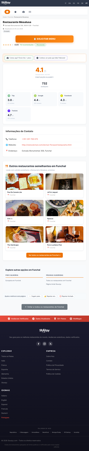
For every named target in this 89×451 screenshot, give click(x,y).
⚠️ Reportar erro (49, 296)
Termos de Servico (53, 369)
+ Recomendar (40, 45)
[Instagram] (44, 343)
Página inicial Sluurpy (53, 284)
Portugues (5, 417)
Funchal (10, 17)
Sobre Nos (50, 356)
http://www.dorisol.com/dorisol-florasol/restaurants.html (47, 145)
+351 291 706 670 (30, 139)
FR (78, 3)
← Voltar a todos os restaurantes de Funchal (44, 307)
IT (65, 3)
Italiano (4, 396)
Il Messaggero (24, 432)
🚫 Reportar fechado (66, 296)
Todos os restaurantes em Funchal (58, 280)
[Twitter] (50, 343)
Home (5, 17)
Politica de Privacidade (55, 365)
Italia (3, 361)
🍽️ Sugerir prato (34, 296)
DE (82, 3)
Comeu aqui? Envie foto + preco (20, 58)
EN (70, 3)
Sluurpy (4, 383)
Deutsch (4, 413)
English (4, 400)
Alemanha (5, 374)
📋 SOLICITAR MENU (44, 39)
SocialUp (76, 432)
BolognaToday (56, 432)
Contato (49, 361)
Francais (4, 409)
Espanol (4, 404)
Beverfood (46, 432)
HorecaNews (35, 432)
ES (74, 3)
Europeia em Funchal (13, 280)
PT (87, 3)
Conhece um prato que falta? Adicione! (52, 58)
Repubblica (13, 432)
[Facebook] (38, 343)
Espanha (4, 369)
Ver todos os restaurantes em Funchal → (44, 255)
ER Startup (67, 432)
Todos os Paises (7, 356)
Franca (4, 365)
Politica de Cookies (53, 374)
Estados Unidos (7, 378)
